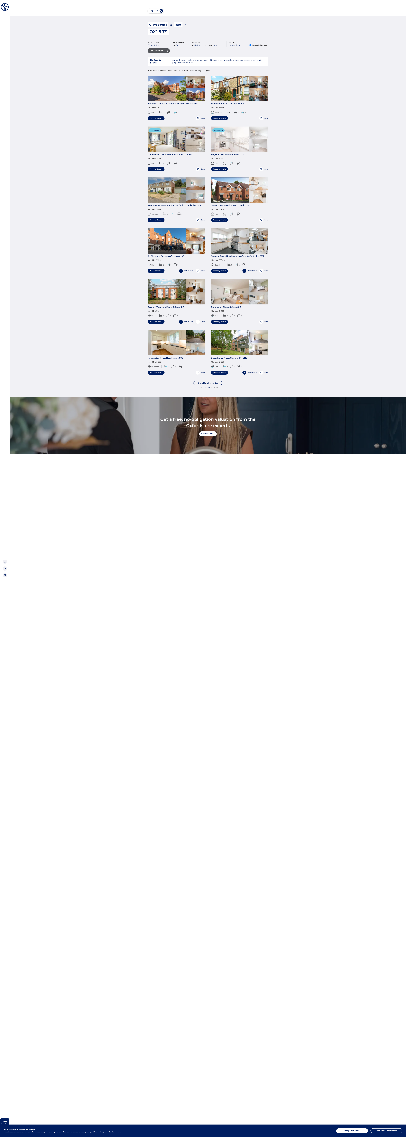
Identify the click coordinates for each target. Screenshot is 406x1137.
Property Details (156, 118)
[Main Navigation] (5, 562)
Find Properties (156, 51)
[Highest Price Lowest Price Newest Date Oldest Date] (236, 45)
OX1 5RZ (158, 31)
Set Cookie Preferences (386, 1131)
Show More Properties (208, 383)
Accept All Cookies (352, 1131)
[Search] (5, 568)
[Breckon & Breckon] (5, 7)
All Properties (158, 24)
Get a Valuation (208, 434)
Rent (178, 24)
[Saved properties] (5, 575)
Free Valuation (5, 1123)
